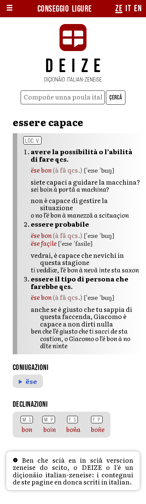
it (128, 8)
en (138, 8)
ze (118, 8)
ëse (31, 381)
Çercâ (115, 97)
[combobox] (63, 97)
